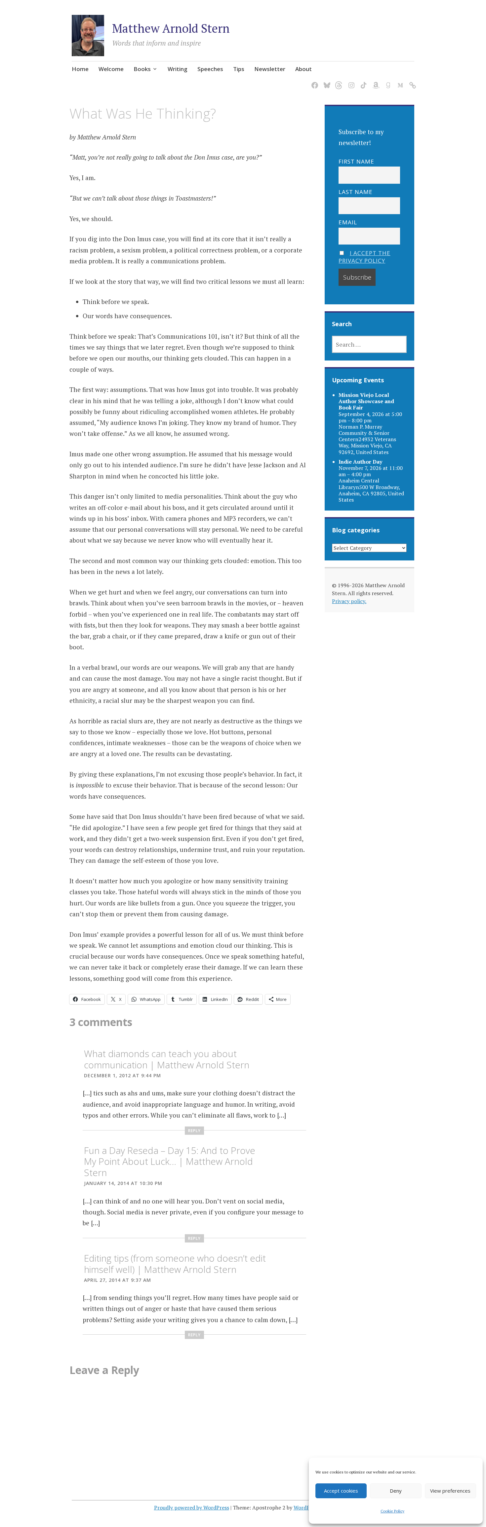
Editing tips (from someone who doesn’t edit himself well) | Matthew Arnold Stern (175, 1264)
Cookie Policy (392, 1510)
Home (80, 69)
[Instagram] (350, 81)
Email (348, 222)
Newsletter (269, 69)
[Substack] (411, 81)
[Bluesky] (326, 81)
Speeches (210, 69)
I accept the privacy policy (364, 256)
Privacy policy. (349, 601)
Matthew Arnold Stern (171, 28)
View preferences (450, 1490)
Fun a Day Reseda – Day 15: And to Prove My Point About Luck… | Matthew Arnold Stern (169, 1161)
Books (142, 69)
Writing (177, 69)
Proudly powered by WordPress (191, 1507)
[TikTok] (362, 81)
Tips (238, 69)
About (303, 69)
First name (356, 161)
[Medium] (399, 81)
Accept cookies (341, 1490)
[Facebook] (313, 81)
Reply (194, 1130)
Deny (396, 1490)
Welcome (111, 69)
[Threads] (338, 81)
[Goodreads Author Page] (387, 81)
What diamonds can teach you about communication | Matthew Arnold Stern (166, 1059)
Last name (356, 192)
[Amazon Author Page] (375, 81)
